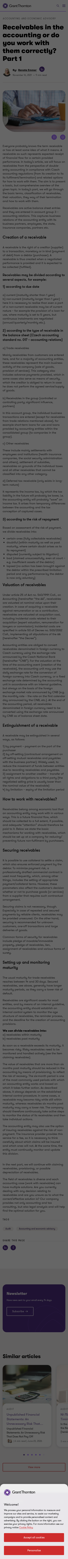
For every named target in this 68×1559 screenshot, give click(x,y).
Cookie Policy (26, 1527)
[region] (34, 1521)
